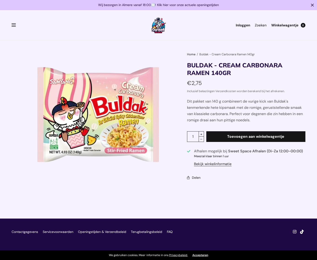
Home (191, 54)
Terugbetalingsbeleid (146, 232)
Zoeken (261, 25)
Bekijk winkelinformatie (213, 164)
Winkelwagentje (284, 25)
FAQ (170, 232)
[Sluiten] (312, 5)
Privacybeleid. (178, 255)
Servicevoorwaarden (58, 232)
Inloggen (243, 25)
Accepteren (200, 255)
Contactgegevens (25, 232)
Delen (196, 177)
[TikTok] (302, 232)
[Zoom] (98, 114)
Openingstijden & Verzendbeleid (102, 232)
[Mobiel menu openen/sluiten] (17, 25)
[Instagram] (295, 232)
